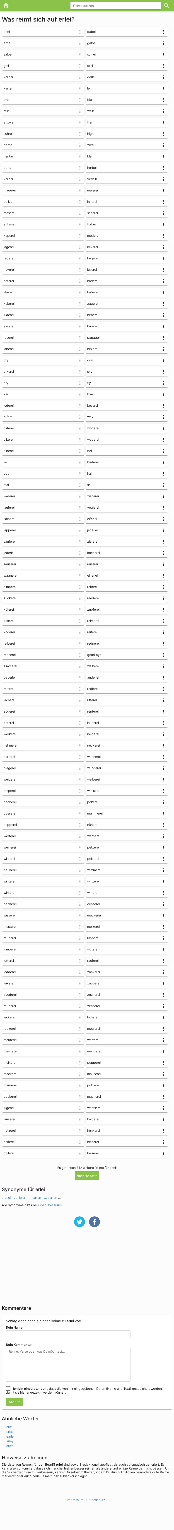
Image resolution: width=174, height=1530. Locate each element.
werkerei (10, 734)
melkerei (10, 1062)
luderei (9, 315)
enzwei (9, 122)
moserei (9, 213)
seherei (92, 213)
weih (90, 111)
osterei (9, 428)
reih (6, 111)
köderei (9, 632)
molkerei (93, 926)
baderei (93, 462)
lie (5, 462)
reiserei (92, 564)
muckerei (94, 915)
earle (10, 1436)
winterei (9, 881)
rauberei (10, 938)
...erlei (7, 1197)
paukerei (10, 870)
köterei (9, 723)
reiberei (9, 643)
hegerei (92, 258)
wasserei (93, 791)
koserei (92, 405)
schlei (91, 54)
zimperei (10, 587)
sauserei (10, 564)
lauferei (9, 507)
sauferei (9, 541)
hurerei (92, 326)
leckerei (9, 1017)
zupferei (93, 609)
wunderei (94, 768)
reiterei (92, 587)
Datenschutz (95, 1500)
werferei (10, 836)
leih (89, 88)
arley (10, 1441)
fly (89, 383)
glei (6, 66)
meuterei (10, 1040)
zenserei (93, 1006)
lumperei (10, 949)
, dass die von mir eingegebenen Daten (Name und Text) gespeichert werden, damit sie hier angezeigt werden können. (84, 1390)
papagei (93, 337)
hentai (8, 156)
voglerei (93, 507)
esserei (9, 326)
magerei (10, 190)
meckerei (10, 1074)
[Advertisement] (87, 1269)
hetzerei (10, 1130)
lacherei (9, 700)
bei (89, 451)
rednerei (93, 643)
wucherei (94, 757)
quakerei (10, 1096)
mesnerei (10, 1051)
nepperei (10, 825)
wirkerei (9, 892)
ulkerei (8, 439)
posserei (10, 813)
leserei (92, 269)
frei (89, 122)
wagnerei (10, 575)
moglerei (93, 1028)
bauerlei (9, 677)
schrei (8, 133)
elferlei (92, 519)
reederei (93, 598)
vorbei (8, 179)
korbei (8, 77)
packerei (10, 904)
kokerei (9, 303)
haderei (92, 281)
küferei (9, 609)
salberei (9, 519)
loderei (9, 405)
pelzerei (93, 858)
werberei (93, 836)
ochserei (93, 904)
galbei (91, 43)
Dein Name (14, 1327)
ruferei (8, 417)
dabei (91, 32)
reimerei (93, 621)
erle (9, 1427)
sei (89, 485)
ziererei (92, 541)
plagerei (10, 768)
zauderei (10, 994)
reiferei (92, 632)
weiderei (10, 779)
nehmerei (10, 745)
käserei (9, 621)
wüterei (92, 949)
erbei (7, 43)
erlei (7, 32)
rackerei (10, 1028)
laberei (9, 349)
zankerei (93, 972)
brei (6, 100)
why (90, 417)
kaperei (9, 235)
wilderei (9, 858)
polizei (8, 201)
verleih (92, 179)
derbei (8, 145)
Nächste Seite (87, 1176)
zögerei (9, 711)
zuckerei (10, 598)
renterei (93, 711)
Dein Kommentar (19, 1344)
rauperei (10, 1006)
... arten (36, 1197)
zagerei (92, 303)
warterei (93, 1040)
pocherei (10, 802)
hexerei (92, 349)
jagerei (9, 247)
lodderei (10, 972)
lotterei (9, 960)
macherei (94, 1096)
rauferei (93, 960)
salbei (8, 54)
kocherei (93, 553)
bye (90, 394)
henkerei (93, 1130)
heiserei (93, 1153)
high (90, 133)
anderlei (93, 677)
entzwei (9, 224)
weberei (93, 439)
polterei (92, 802)
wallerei (9, 496)
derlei (91, 77)
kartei (8, 88)
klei (89, 156)
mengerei (94, 1051)
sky (89, 371)
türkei (91, 224)
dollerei (9, 1153)
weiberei (93, 779)
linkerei (9, 983)
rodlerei (92, 689)
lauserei (9, 1119)
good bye (94, 655)
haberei (92, 292)
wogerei (93, 428)
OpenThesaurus (50, 1205)
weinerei (10, 847)
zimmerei (10, 666)
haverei (9, 269)
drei (90, 66)
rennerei (10, 655)
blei (89, 100)
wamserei (94, 1108)
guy (90, 360)
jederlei (9, 553)
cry (6, 383)
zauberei (93, 983)
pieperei (10, 791)
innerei (92, 201)
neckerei (93, 745)
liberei (8, 292)
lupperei (93, 938)
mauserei (94, 1074)
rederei (9, 258)
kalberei (93, 1119)
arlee (10, 1446)
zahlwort (20, 1197)
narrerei (9, 757)
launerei (93, 723)
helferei (9, 1142)
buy (6, 473)
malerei (92, 190)
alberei (9, 451)
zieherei (93, 496)
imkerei (92, 247)
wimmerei (94, 870)
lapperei (10, 530)
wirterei (92, 892)
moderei (93, 235)
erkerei (9, 371)
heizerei (93, 1142)
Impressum (75, 1500)
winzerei (93, 881)
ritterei (92, 700)
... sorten (51, 1197)
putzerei (93, 1085)
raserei (9, 337)
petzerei (93, 847)
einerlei (92, 575)
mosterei (10, 926)
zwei (90, 145)
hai (89, 473)
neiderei (93, 734)
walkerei (93, 666)
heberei (92, 315)
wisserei (9, 915)
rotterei (9, 689)
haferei (9, 281)
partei (8, 167)
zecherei (93, 994)
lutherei (92, 1017)
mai (6, 485)
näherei (92, 825)
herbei (92, 167)
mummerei (95, 813)
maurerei (10, 1085)
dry (6, 360)
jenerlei (92, 530)
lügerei (9, 1108)
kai (6, 394)
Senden (14, 1402)
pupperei (94, 1062)
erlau (10, 1431)
